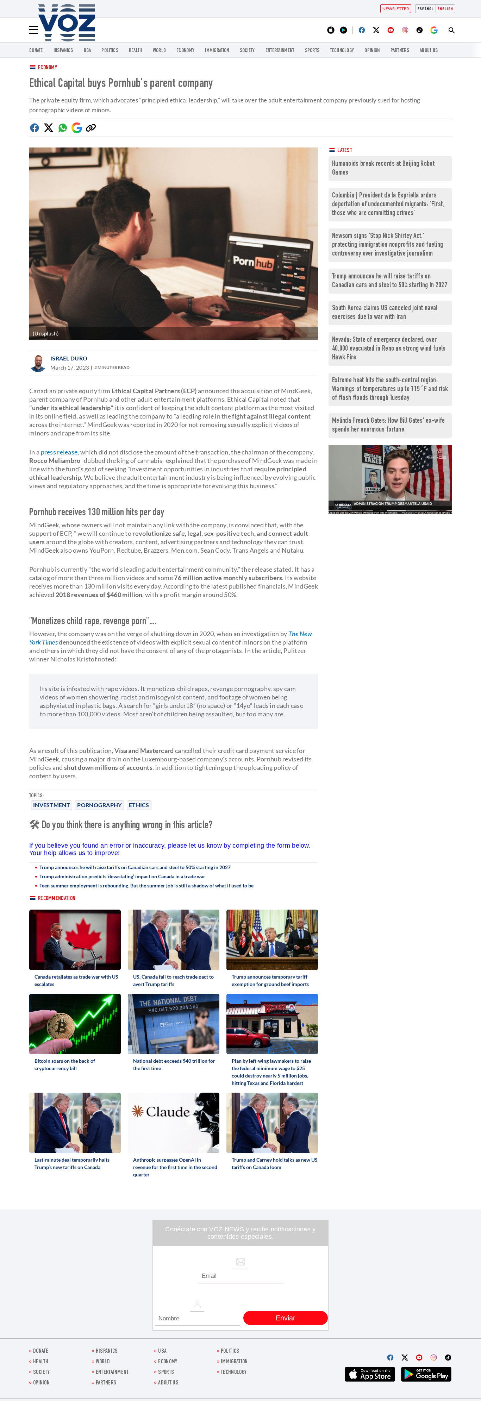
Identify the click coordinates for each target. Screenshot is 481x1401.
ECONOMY (185, 51)
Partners (400, 51)
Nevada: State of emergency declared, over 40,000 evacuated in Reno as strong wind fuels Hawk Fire (389, 349)
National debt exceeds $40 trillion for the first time (174, 1064)
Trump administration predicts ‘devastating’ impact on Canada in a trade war (122, 876)
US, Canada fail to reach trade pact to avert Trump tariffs (173, 980)
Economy (47, 68)
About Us (429, 51)
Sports (312, 51)
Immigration (217, 51)
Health (135, 51)
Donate (36, 51)
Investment (51, 805)
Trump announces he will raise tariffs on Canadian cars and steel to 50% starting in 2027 (135, 867)
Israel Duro (68, 358)
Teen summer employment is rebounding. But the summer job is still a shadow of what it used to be (146, 885)
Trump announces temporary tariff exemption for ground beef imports (270, 980)
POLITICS (109, 51)
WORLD (159, 51)
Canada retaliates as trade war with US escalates (76, 980)
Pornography (99, 805)
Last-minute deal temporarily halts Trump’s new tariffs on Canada (72, 1163)
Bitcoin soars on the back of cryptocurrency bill (65, 1064)
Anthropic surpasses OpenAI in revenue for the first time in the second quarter (175, 1167)
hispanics (63, 51)
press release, (60, 452)
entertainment (280, 51)
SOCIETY (247, 51)
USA (87, 51)
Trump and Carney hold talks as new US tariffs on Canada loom (275, 1163)
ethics (139, 805)
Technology (342, 51)
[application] (390, 479)
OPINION (372, 51)
